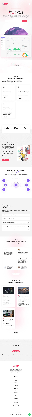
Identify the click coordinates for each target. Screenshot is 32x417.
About (16, 390)
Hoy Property (16, 385)
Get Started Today (16, 351)
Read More (5, 97)
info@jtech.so (16, 402)
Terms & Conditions (19, 414)
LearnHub (16, 382)
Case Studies (16, 392)
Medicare (16, 380)
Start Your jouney (16, 273)
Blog (16, 395)
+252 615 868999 (16, 404)
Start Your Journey (5, 159)
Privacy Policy (12, 414)
